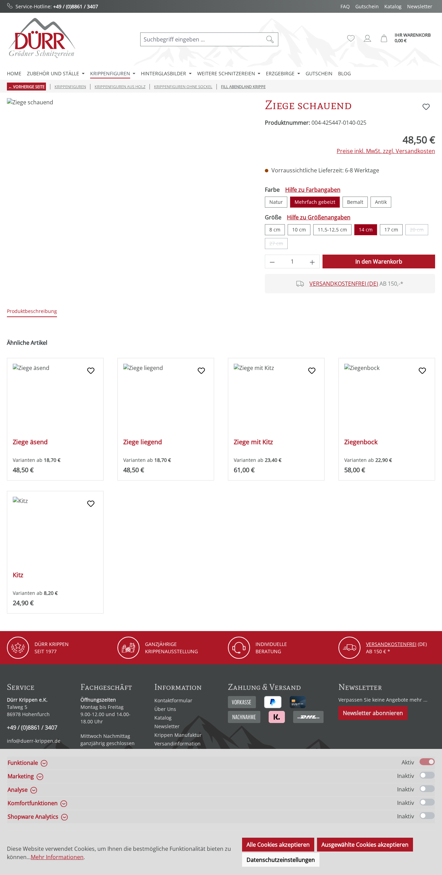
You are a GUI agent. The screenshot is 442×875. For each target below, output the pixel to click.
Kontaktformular (173, 700)
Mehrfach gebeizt (315, 202)
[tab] (32, 311)
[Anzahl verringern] (272, 261)
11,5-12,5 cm (332, 229)
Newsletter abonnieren (373, 713)
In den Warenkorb (378, 261)
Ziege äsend (30, 442)
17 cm (391, 229)
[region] (129, 172)
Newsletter (419, 6)
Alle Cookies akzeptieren (278, 844)
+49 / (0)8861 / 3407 (75, 6)
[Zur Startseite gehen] (41, 38)
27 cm (278, 244)
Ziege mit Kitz (253, 442)
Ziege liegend (142, 442)
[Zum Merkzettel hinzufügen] (426, 107)
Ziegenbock (360, 442)
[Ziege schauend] (129, 172)
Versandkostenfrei (391, 644)
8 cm (274, 229)
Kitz (18, 575)
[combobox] (201, 39)
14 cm (366, 229)
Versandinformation (177, 743)
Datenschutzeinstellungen (281, 860)
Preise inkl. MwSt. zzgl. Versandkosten (386, 151)
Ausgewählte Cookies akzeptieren (365, 844)
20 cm (419, 230)
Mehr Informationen (57, 857)
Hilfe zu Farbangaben (312, 189)
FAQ (345, 6)
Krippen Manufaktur (178, 735)
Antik (381, 202)
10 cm (299, 229)
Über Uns (165, 709)
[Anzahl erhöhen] (312, 261)
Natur (276, 202)
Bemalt (355, 202)
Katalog (393, 6)
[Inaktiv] (427, 775)
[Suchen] (270, 39)
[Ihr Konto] (367, 38)
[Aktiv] (427, 761)
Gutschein (367, 6)
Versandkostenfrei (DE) (343, 283)
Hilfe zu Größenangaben (318, 217)
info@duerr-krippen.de (33, 741)
